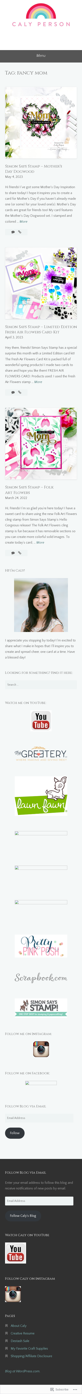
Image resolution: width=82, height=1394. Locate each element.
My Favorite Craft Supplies (29, 1348)
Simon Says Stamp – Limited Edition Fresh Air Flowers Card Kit (41, 329)
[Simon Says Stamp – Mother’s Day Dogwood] (19, 232)
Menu (41, 56)
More (23, 222)
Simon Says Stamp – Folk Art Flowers (29, 490)
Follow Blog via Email (25, 1106)
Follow (15, 1133)
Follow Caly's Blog (23, 1216)
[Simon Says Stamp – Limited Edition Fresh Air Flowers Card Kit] (19, 392)
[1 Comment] (13, 232)
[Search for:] (41, 684)
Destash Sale (20, 1341)
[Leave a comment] (13, 392)
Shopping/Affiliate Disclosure (31, 1356)
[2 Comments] (13, 553)
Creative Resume (22, 1333)
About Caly (18, 1326)
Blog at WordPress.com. (22, 1371)
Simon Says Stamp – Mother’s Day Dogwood (33, 169)
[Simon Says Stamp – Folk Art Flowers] (19, 553)
